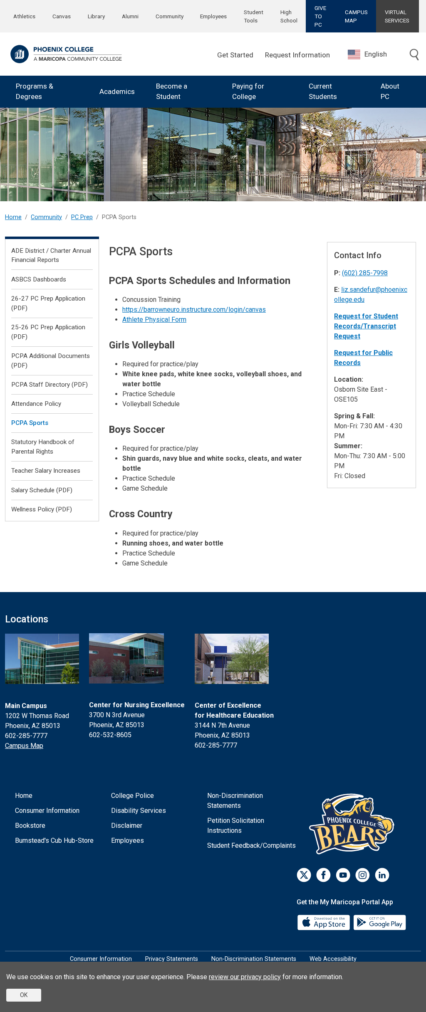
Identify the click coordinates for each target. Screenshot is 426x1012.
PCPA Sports (29, 423)
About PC (390, 91)
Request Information (297, 55)
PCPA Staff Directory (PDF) (49, 384)
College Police (132, 796)
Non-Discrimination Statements (235, 801)
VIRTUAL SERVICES (397, 16)
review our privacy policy (245, 977)
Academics (117, 91)
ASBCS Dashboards (38, 279)
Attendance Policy (36, 403)
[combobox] (374, 54)
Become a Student (171, 91)
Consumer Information (47, 811)
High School (288, 16)
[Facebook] (323, 875)
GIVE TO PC (320, 16)
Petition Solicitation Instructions (235, 825)
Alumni (130, 16)
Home (13, 217)
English (375, 54)
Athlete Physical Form (154, 319)
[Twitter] (304, 875)
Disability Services (138, 811)
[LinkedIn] (382, 875)
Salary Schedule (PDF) (41, 490)
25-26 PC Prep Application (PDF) (48, 332)
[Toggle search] (414, 55)
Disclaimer (126, 825)
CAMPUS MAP (356, 16)
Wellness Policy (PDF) (41, 509)
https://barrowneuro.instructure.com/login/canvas (194, 309)
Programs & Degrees (34, 91)
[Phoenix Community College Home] (66, 54)
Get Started (235, 55)
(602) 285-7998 (365, 273)
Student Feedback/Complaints (251, 845)
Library (96, 16)
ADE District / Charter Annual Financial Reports (51, 255)
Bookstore (30, 825)
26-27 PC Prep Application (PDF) (48, 303)
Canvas (61, 16)
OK (23, 995)
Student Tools (253, 16)
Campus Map (24, 746)
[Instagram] (362, 875)
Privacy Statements (171, 959)
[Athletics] (354, 823)
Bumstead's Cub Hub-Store (54, 840)
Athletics (24, 16)
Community (169, 16)
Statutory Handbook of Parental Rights (42, 446)
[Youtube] (343, 875)
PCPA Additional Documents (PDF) (50, 360)
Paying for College (248, 91)
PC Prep (82, 217)
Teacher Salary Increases (45, 470)
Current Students (323, 91)
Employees (213, 16)
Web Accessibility (333, 959)
